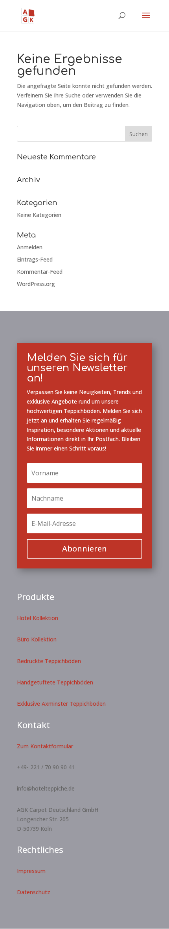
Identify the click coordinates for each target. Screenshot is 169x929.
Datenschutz (33, 892)
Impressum (31, 871)
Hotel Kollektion (37, 618)
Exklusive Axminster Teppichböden (61, 703)
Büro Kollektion (37, 639)
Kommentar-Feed (39, 271)
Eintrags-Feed (35, 259)
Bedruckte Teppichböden (49, 661)
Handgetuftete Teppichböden (55, 682)
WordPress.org (36, 284)
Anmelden (29, 247)
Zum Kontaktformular (45, 746)
